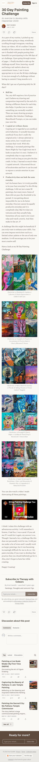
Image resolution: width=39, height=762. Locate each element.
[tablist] (11, 628)
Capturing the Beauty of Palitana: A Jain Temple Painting (13, 685)
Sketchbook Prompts (14, 119)
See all (6, 724)
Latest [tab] (10, 655)
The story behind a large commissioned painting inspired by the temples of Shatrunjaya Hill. (14, 712)
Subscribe (26, 3)
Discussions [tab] (18, 655)
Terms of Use (30, 599)
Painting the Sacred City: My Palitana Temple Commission (13, 706)
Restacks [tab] (16, 628)
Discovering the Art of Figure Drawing (12, 670)
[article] (19, 669)
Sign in (34, 3)
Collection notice (31, 752)
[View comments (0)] (9, 32)
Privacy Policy (19, 603)
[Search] (35, 655)
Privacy (18, 752)
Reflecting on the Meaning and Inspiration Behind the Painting (13, 691)
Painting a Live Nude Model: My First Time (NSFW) (11, 664)
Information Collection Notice (23, 601)
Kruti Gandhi (11, 25)
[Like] (4, 32)
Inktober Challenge (25, 116)
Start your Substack (15, 756)
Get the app (28, 756)
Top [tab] (4, 655)
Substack (10, 759)
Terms (23, 752)
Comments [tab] (7, 628)
